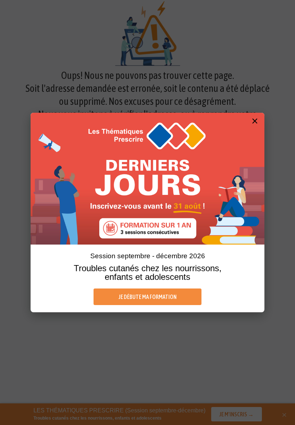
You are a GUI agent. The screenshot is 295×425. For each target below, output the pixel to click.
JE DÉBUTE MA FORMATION (148, 297)
